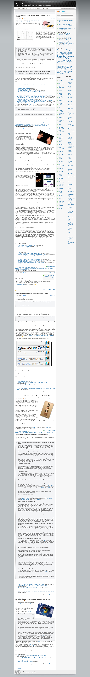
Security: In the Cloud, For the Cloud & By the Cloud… (27, 90)
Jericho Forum (70, 155)
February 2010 (61, 145)
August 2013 (61, 90)
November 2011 (61, 117)
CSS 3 (36, 672)
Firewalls (69, 124)
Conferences (70, 104)
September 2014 (62, 84)
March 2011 (61, 127)
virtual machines (29, 614)
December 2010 (61, 131)
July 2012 (60, 106)
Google (63, 61)
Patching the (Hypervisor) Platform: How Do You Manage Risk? (29, 253)
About (19, 8)
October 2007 (61, 185)
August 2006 (61, 205)
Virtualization (34, 122)
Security (27, 125)
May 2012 (60, 108)
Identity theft (70, 137)
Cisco (71, 53)
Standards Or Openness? (22, 381)
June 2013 (60, 91)
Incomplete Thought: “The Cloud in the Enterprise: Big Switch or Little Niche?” (32, 254)
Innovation (59, 64)
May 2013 (60, 93)
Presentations (70, 184)
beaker (25, 18)
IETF (45, 540)
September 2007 (62, 187)
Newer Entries (19, 668)
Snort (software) (31, 125)
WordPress (17, 672)
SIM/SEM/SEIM (70, 206)
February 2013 (61, 96)
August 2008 (61, 171)
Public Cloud (24, 125)
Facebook (30, 432)
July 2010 (60, 138)
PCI (68, 177)
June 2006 (60, 208)
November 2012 (61, 100)
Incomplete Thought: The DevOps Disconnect (26, 99)
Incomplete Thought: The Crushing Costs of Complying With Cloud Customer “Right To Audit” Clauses (36, 591)
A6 (57, 49)
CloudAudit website (25, 498)
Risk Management (71, 191)
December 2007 (61, 182)
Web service (28, 269)
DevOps (28, 267)
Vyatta (69, 241)
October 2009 (61, 151)
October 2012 (61, 101)
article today (29, 611)
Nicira (67, 64)
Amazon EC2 (65, 49)
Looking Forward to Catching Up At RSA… (66, 24)
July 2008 (60, 172)
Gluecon (29, 135)
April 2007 (60, 194)
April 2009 (60, 160)
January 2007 (61, 198)
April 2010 (60, 143)
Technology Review (71, 217)
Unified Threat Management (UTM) (70, 224)
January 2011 (61, 130)
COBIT (49, 487)
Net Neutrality (70, 165)
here (21, 140)
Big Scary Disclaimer (36, 8)
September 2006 (62, 204)
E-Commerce (20, 269)
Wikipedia (52, 27)
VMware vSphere (66, 73)
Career (69, 89)
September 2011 (61, 120)
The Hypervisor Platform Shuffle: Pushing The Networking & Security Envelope (32, 91)
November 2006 (61, 201)
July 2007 (60, 189)
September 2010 (62, 135)
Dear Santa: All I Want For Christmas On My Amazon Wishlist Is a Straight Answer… (33, 585)
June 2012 (60, 107)
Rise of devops (20, 258)
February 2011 (61, 128)
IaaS (21, 603)
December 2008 (61, 165)
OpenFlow (72, 64)
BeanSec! (69, 86)
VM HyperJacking (71, 231)
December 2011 (61, 116)
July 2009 (60, 155)
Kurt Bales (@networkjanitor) (64, 36)
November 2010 (61, 133)
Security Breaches (71, 194)
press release (20, 45)
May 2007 (60, 192)
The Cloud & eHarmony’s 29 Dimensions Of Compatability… (28, 587)
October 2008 (61, 168)
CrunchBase (52, 278)
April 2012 (60, 110)
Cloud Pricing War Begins (22, 660)
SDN (66, 66)
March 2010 (61, 144)
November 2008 (61, 167)
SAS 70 (19, 482)
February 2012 (61, 113)
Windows (43, 635)
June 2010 (60, 140)
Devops (19, 252)
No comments (52, 272)
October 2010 (61, 134)
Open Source (59, 65)
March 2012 (61, 111)
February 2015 (61, 81)
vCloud (49, 647)
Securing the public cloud (22, 87)
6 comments (53, 398)
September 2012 (62, 103)
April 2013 (60, 94)
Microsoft (46, 498)
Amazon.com (28, 291)
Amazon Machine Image (29, 124)
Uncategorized (24, 431)
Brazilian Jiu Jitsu (24, 8)
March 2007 (61, 195)
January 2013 (61, 97)
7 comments (53, 18)
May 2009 (60, 158)
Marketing (69, 158)
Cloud (42, 124)
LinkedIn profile (38, 286)
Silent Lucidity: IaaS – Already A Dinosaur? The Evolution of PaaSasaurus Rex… (32, 655)
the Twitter (29, 104)
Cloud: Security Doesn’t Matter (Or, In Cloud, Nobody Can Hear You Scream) (31, 584)
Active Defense (70, 79)
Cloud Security (24, 267)
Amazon (16, 291)
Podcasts (69, 181)
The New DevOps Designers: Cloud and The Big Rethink (28, 248)
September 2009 (62, 152)
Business (35, 268)
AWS (30, 644)
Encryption (70, 121)
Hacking (69, 133)
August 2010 (61, 137)
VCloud (65, 68)
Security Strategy (71, 204)
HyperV (39, 641)
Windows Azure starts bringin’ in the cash (25, 661)
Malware (69, 157)
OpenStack (64, 65)
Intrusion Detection (22, 122)
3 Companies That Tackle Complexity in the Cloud (27, 245)
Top (74, 670)
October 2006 (61, 202)
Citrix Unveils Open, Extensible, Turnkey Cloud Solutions (28, 384)
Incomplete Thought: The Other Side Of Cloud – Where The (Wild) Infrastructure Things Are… (34, 250)
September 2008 (62, 170)
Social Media (70, 207)
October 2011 (61, 118)
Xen (68, 245)
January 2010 (61, 147)
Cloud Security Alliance (49, 485)
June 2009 (60, 157)
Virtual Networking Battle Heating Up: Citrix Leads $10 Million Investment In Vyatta (32, 382)
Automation (70, 84)
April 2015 (60, 80)
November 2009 (61, 150)
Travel (69, 219)
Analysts (69, 80)
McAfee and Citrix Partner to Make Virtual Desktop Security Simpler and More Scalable (33, 385)
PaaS (29, 606)
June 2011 (60, 123)
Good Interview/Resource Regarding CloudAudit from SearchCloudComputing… (31, 434)
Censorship (70, 90)
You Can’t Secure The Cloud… (23, 89)
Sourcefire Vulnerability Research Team (41, 125)
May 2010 (60, 141)
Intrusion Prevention (29, 122)
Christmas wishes (20, 284)
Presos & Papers (45, 8)
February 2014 (61, 87)
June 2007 (60, 191)
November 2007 (61, 184)
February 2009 (61, 162)
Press (69, 185)
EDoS (69, 120)
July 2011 (60, 121)
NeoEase (26, 672)
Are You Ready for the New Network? (24, 246)
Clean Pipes (70, 94)
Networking (70, 169)
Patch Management (71, 176)
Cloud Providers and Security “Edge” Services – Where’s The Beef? (30, 380)
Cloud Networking (39, 291)
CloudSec (19, 125)
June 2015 (60, 79)
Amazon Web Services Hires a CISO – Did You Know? (26, 270)
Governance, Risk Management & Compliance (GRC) (71, 130)
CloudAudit (70, 101)
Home (15, 8)
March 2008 (61, 178)
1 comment (53, 295)
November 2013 (61, 89)
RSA (61, 66)
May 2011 (60, 124)
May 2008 (60, 175)
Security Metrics (70, 200)
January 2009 (61, 164)
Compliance (70, 102)
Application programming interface (28, 268)
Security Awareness (71, 192)
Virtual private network (66, 72)
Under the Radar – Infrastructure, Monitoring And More (27, 588)
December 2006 (61, 199)
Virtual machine (65, 71)
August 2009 (61, 154)
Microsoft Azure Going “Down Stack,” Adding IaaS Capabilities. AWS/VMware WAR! (32, 599)
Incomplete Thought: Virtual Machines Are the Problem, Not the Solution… (31, 657)
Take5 (69, 216)
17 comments (52, 128)
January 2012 (61, 114)
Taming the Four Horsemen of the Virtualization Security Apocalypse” (40, 335)
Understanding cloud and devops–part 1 (25, 247)
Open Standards (71, 174)
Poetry (69, 182)
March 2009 (61, 161)
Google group (45, 571)
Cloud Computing (46, 124)
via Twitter (34, 427)
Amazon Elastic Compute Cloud (20, 124)
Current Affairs (70, 108)
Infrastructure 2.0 (71, 146)
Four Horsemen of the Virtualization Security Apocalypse (45, 369)
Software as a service (50, 432)
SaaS (63, 66)
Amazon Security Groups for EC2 (24, 88)
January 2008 (61, 181)
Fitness (30, 8)
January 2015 (61, 83)
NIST (69, 64)
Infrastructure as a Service (36, 432)
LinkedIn (48, 291)
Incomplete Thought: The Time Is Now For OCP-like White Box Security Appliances (66, 44)
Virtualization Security (40, 122)
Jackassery (70, 154)
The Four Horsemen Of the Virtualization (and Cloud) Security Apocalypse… (31, 97)
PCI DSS (42, 487)
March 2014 (61, 86)
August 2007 (61, 188)
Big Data (69, 87)
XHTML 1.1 (31, 672)
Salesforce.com (43, 432)
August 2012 (61, 104)
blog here (48, 427)
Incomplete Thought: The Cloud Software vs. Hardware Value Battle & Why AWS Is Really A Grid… (35, 377)
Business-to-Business (40, 268)
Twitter (65, 11)
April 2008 (60, 177)
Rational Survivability (23, 4)
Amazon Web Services (37, 124)
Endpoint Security (71, 122)
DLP (68, 118)
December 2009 (61, 148)
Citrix (69, 93)
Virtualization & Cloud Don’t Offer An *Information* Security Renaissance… (31, 256)
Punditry (69, 188)
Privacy (69, 187)
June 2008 (60, 174)
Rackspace (38, 499)
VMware (50, 498)
